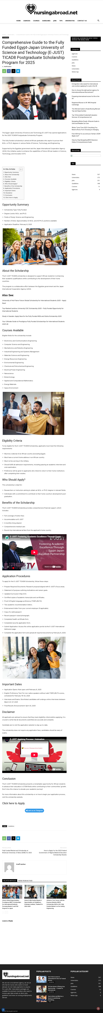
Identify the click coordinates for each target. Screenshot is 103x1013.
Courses (36, 21)
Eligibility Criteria (10, 181)
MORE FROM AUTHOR (25, 881)
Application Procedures (12, 188)
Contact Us (82, 21)
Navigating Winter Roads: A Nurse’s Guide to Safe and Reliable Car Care (85, 122)
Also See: (8, 177)
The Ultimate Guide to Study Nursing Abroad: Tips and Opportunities (86, 110)
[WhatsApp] (4, 71)
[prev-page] (3, 912)
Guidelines (46, 21)
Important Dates (10, 190)
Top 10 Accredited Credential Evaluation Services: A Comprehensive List (84, 116)
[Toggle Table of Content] (20, 169)
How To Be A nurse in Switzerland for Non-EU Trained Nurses (57, 978)
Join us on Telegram (35, 810)
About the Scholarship (12, 174)
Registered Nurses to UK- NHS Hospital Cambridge (84, 104)
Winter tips (75, 72)
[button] (98, 21)
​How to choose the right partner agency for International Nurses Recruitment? (85, 91)
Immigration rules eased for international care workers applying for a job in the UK (85, 85)
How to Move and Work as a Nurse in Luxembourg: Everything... (55, 998)
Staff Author (7, 66)
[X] (13, 71)
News (74, 66)
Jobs (55, 21)
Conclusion (8, 195)
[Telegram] (18, 71)
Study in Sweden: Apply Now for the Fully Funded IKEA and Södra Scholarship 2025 (32, 316)
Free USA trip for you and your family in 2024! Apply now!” (86, 135)
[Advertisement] (86, 209)
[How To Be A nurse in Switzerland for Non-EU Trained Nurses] (41, 979)
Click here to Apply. (11, 197)
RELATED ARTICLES (9, 881)
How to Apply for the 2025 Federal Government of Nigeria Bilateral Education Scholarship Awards (53, 853)
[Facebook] (9, 71)
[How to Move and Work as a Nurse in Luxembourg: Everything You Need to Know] (41, 998)
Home (18, 21)
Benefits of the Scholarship (13, 186)
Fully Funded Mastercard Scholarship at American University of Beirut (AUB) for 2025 (17, 852)
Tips (60, 21)
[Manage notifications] (98, 1008)
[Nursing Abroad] (51, 9)
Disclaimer (9, 193)
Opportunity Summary (12, 172)
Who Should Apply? (11, 184)
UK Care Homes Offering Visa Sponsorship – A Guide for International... (56, 988)
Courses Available (10, 179)
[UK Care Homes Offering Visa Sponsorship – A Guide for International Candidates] (41, 989)
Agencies (26, 21)
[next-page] (6, 912)
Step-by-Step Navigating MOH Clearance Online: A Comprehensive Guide (85, 141)
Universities (70, 21)
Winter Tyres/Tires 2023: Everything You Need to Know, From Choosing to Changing (85, 128)
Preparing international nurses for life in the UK (85, 97)
